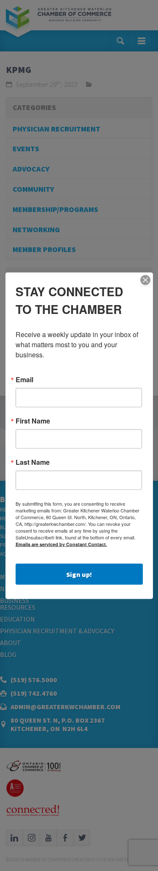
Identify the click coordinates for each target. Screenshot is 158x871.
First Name (33, 420)
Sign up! (79, 574)
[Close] (145, 280)
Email (24, 379)
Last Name (33, 461)
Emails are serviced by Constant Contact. (61, 544)
